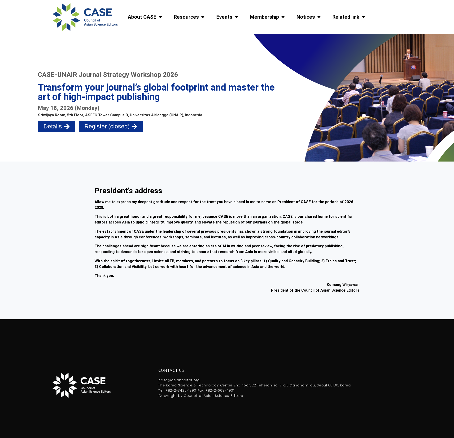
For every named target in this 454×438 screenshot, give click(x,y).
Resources (186, 17)
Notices (306, 17)
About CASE (142, 17)
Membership (264, 17)
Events (224, 17)
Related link (345, 17)
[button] (111, 126)
